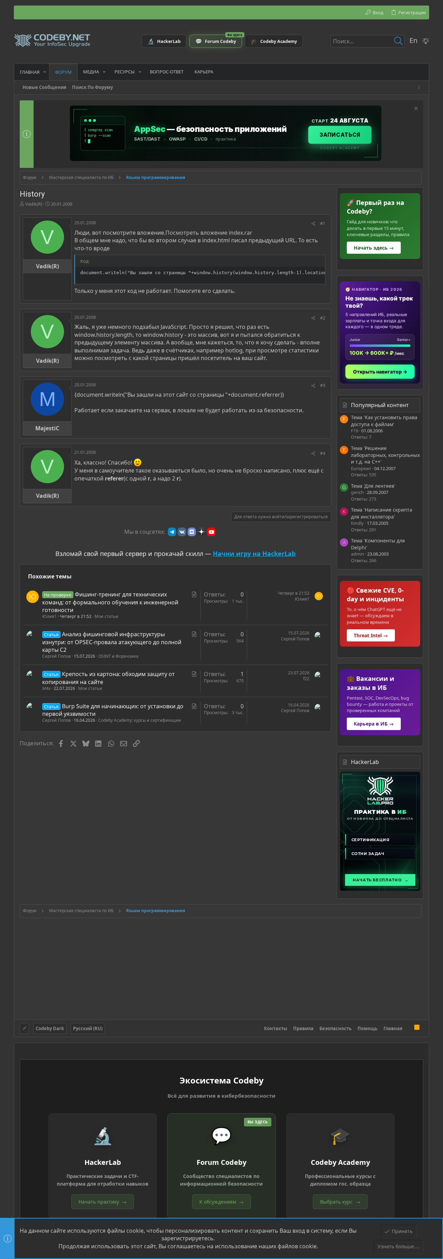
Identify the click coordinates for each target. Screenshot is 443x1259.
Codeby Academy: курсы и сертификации (139, 720)
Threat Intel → (371, 635)
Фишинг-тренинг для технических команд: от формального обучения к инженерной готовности (110, 602)
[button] (44, 72)
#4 (322, 453)
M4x (46, 688)
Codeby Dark (50, 1028)
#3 (322, 385)
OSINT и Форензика (118, 656)
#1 (322, 223)
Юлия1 (49, 616)
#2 (322, 318)
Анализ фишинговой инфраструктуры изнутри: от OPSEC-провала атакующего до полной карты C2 (111, 642)
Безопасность (335, 1028)
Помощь (368, 1028)
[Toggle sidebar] (420, 87)
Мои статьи (106, 616)
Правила (303, 1028)
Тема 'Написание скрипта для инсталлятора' (381, 513)
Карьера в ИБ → (374, 723)
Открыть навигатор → (380, 372)
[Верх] (408, 1028)
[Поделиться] (313, 224)
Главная (393, 1028)
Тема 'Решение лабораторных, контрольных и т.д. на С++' (385, 455)
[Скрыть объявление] (415, 109)
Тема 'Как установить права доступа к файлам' (384, 421)
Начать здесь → (374, 247)
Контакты (275, 1028)
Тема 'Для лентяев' (373, 486)
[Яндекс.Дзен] (201, 532)
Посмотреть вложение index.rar (208, 232)
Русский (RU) (87, 1028)
